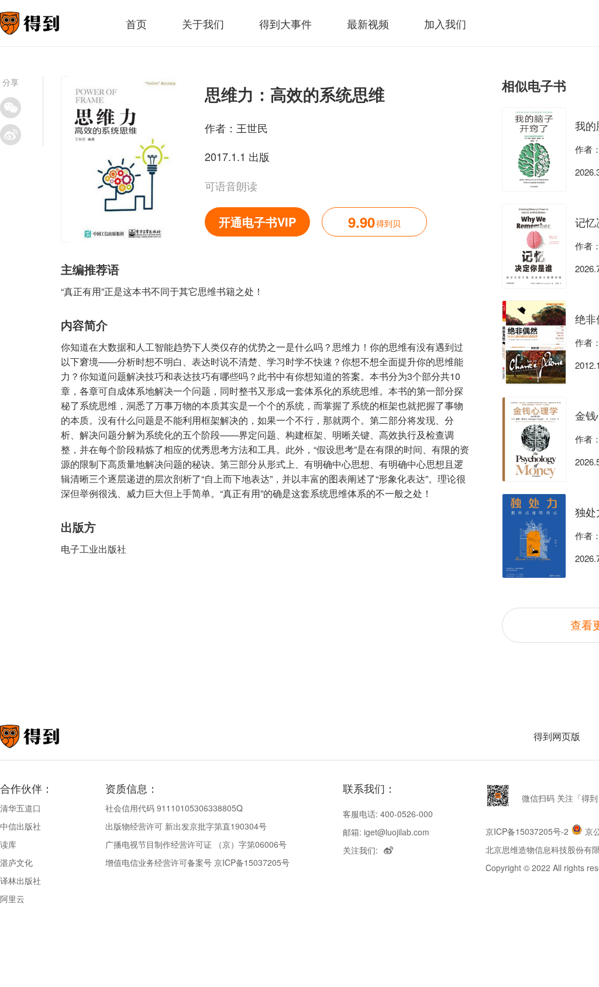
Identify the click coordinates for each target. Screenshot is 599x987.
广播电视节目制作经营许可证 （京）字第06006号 (196, 844)
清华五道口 (20, 808)
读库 (8, 844)
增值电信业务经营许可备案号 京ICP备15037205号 (197, 862)
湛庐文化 (16, 862)
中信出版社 (20, 826)
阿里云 (12, 898)
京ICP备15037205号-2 (527, 831)
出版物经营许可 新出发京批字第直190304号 (186, 826)
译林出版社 (20, 880)
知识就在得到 (45, 736)
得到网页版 (556, 736)
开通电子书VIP (257, 221)
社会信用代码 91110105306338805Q (174, 808)
